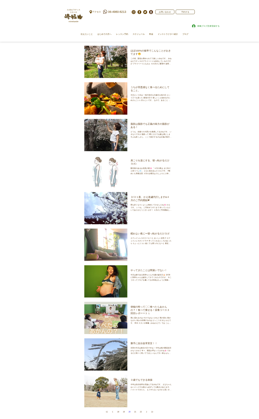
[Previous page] (112, 411)
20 (129, 412)
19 (124, 412)
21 (135, 412)
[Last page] (152, 411)
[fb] (139, 12)
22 (141, 412)
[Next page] (146, 411)
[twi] (145, 12)
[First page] (106, 411)
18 (118, 412)
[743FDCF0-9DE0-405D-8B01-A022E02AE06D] (151, 12)
